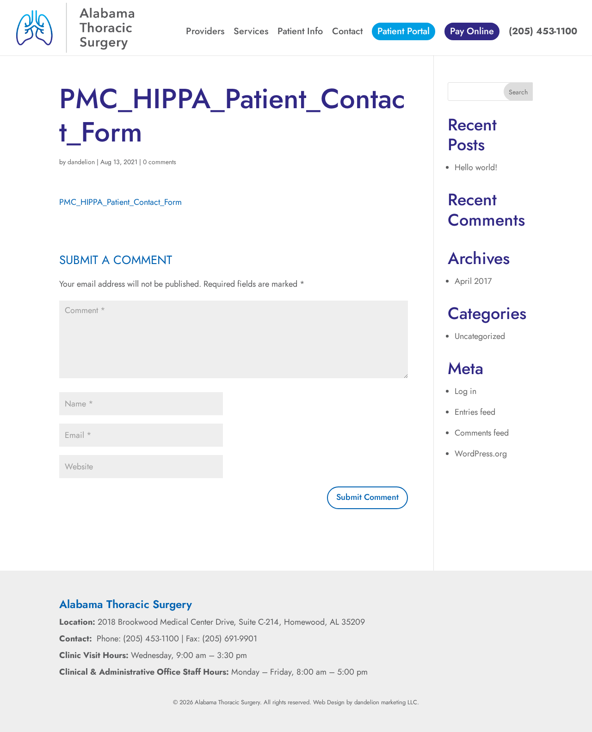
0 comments (159, 161)
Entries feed (475, 412)
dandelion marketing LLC (385, 702)
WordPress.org (481, 454)
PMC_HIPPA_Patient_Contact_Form (120, 202)
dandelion (81, 161)
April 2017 (473, 281)
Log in (465, 391)
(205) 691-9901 (229, 639)
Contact (347, 33)
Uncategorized (480, 336)
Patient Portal (403, 31)
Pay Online (472, 31)
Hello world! (476, 167)
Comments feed (482, 433)
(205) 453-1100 (543, 33)
